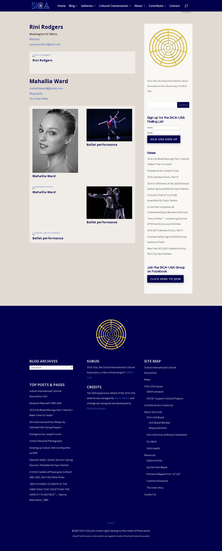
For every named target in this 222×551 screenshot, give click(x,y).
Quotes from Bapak (156, 467)
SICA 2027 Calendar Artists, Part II (165, 230)
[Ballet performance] (109, 140)
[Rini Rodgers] (41, 54)
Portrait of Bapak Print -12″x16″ (163, 474)
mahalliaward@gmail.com (46, 88)
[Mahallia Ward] (55, 172)
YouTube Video (38, 99)
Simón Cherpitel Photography (45, 441)
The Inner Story (154, 488)
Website (34, 39)
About (138, 6)
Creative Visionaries (157, 481)
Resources (150, 455)
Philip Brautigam (96, 408)
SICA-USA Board (155, 417)
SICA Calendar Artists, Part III (163, 177)
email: (150, 132)
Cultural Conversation (113, 6)
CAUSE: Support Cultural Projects (164, 398)
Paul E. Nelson (122, 398)
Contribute (156, 6)
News (147, 380)
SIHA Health (153, 448)
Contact (174, 6)
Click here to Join (165, 279)
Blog (72, 6)
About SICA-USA (153, 412)
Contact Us (150, 494)
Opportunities (154, 460)
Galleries (87, 6)
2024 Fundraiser (155, 392)
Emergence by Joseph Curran (163, 171)
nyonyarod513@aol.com (44, 44)
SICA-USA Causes (153, 386)
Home (62, 6)
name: (150, 127)
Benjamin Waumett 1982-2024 (45, 403)
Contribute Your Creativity (158, 405)
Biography (36, 93)
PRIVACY (111, 523)
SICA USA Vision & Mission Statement (166, 435)
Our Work (151, 442)
